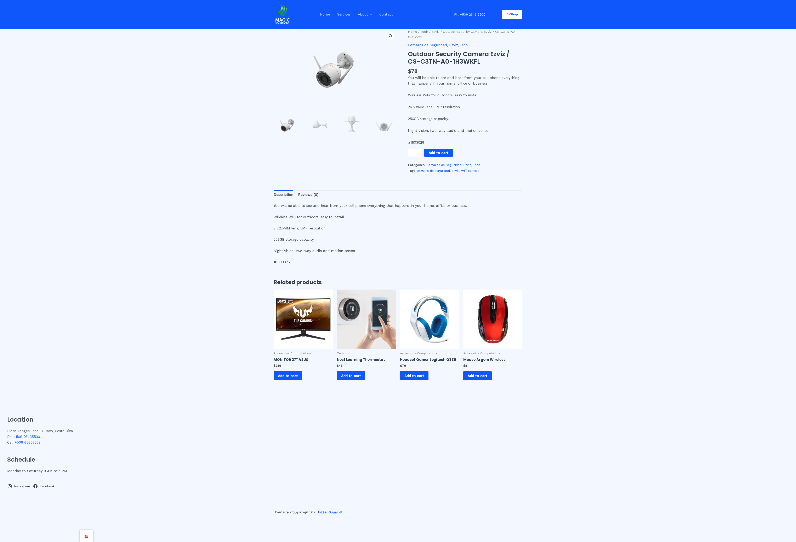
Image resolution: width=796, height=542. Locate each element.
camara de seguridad (433, 171)
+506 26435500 (27, 437)
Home (325, 14)
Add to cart (438, 153)
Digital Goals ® (329, 512)
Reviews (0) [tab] (308, 195)
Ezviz (435, 32)
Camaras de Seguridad (427, 45)
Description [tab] (283, 195)
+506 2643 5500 (472, 14)
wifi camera (470, 171)
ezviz (455, 171)
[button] (370, 14)
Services (344, 14)
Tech (424, 32)
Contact (386, 14)
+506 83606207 (28, 442)
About (363, 14)
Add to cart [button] (288, 376)
